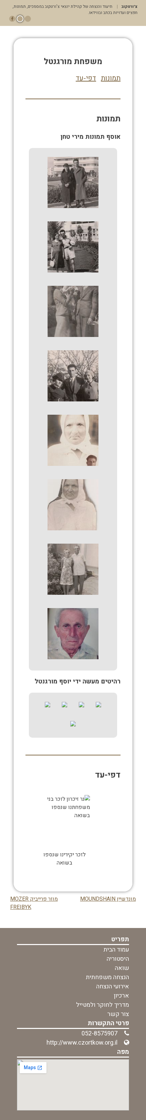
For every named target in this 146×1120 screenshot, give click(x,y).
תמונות (111, 78)
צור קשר (118, 1014)
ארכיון (121, 995)
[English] (28, 19)
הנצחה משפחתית (107, 977)
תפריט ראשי (73, 30)
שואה (122, 968)
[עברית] (20, 18)
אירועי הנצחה (112, 986)
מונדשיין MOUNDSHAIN (108, 899)
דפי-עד (86, 78)
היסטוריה (118, 958)
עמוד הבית (116, 949)
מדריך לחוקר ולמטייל (102, 1005)
